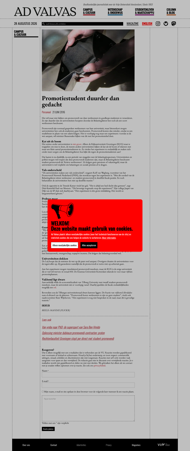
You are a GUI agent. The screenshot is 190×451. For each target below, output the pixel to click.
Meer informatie (109, 237)
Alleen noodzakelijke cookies (64, 245)
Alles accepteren (89, 245)
